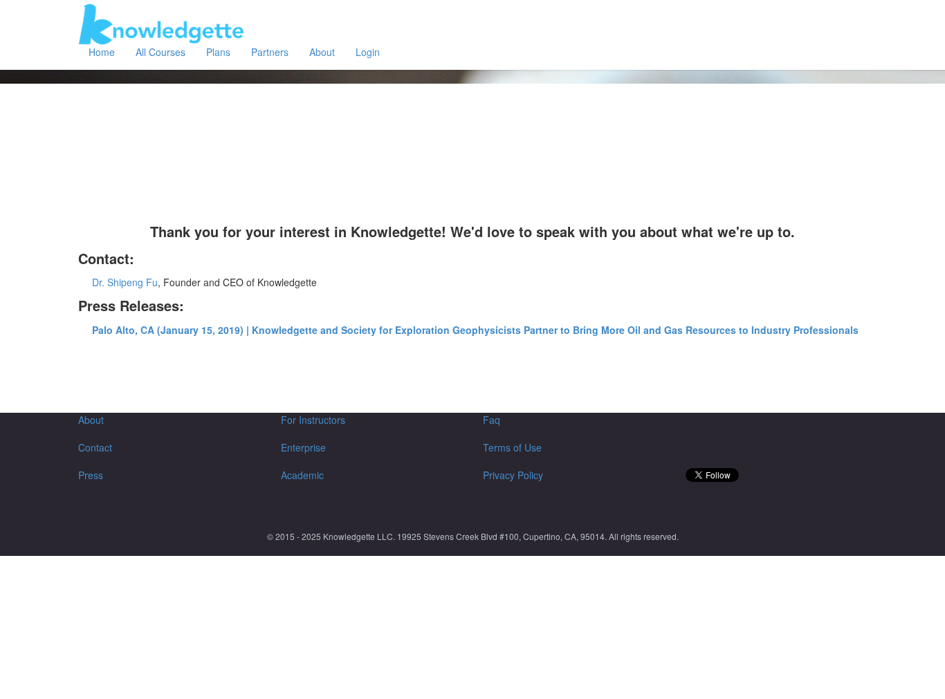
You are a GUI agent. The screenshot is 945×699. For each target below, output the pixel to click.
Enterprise (303, 447)
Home (102, 52)
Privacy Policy (513, 475)
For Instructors (313, 420)
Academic (302, 475)
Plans (218, 52)
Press (90, 475)
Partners (269, 52)
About (322, 52)
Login (368, 52)
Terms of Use (512, 447)
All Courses (160, 52)
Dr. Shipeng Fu (125, 282)
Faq (491, 420)
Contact (95, 447)
